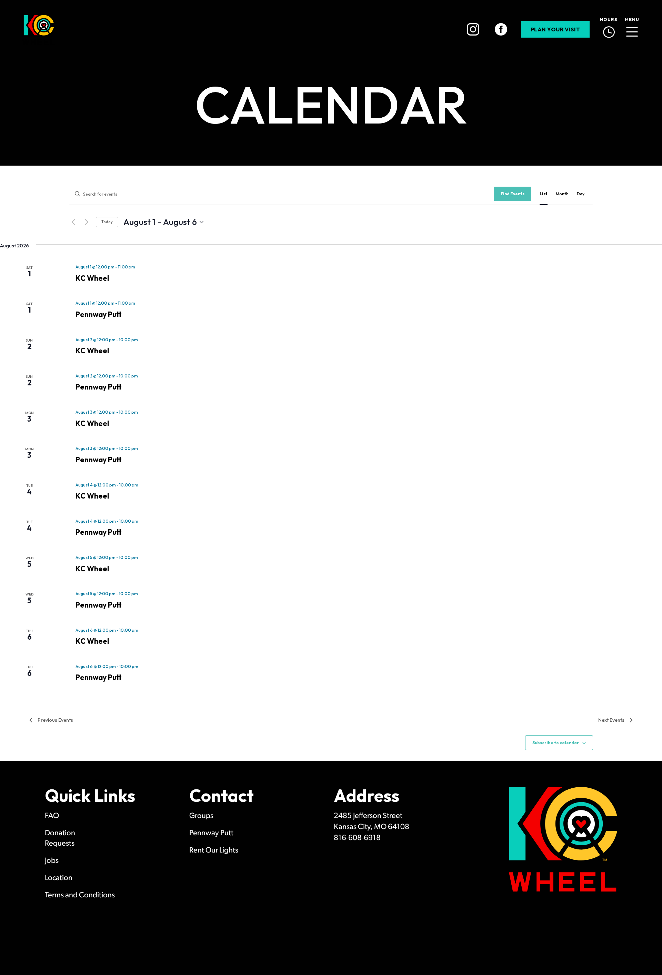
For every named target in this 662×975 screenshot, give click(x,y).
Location (58, 878)
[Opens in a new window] (473, 29)
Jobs (52, 861)
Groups (201, 816)
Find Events (512, 193)
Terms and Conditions (80, 895)
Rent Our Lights (213, 851)
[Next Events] (86, 222)
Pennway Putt (99, 314)
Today (107, 221)
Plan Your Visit (555, 29)
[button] (632, 29)
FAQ (52, 816)
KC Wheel (92, 278)
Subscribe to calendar (555, 742)
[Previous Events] (73, 222)
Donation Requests (60, 838)
